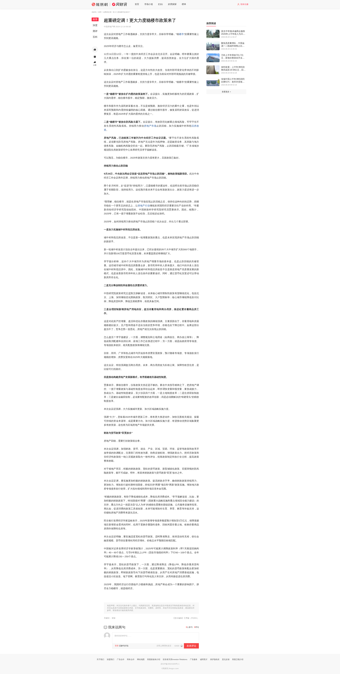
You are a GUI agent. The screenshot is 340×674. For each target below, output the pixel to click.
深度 (95, 25)
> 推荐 (99, 12)
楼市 (181, 34)
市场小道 (148, 4)
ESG (160, 4)
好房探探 (172, 4)
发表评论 (191, 645)
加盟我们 (110, 659)
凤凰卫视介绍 (237, 659)
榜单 (184, 4)
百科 (95, 37)
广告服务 (193, 659)
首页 (137, 4)
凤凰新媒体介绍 (153, 659)
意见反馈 (226, 659)
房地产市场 (150, 126)
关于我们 (100, 659)
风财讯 (94, 12)
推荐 (95, 19)
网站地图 (140, 659)
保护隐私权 (214, 659)
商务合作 (130, 659)
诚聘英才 (203, 659)
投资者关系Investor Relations (175, 659)
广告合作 (120, 659)
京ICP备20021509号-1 (170, 664)
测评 (95, 31)
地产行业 (145, 205)
